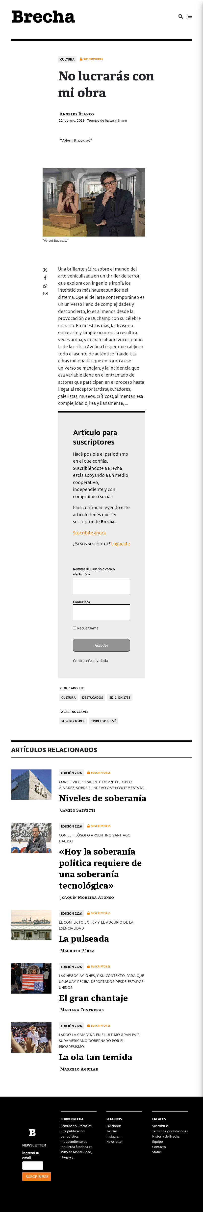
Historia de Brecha (165, 1136)
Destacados (92, 697)
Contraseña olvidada (90, 660)
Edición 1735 (119, 697)
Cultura (67, 59)
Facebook (113, 1125)
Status (157, 1151)
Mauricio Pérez (77, 950)
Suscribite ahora (89, 532)
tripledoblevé (103, 721)
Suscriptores (73, 721)
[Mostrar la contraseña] (122, 612)
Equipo (157, 1141)
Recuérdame (87, 628)
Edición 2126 (71, 772)
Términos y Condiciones (170, 1131)
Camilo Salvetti (77, 809)
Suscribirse (160, 1125)
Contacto (159, 1146)
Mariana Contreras (82, 1009)
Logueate (120, 543)
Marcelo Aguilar (79, 1068)
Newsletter (114, 1141)
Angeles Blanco (76, 113)
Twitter (111, 1131)
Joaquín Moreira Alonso (87, 897)
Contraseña (81, 601)
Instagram (114, 1136)
